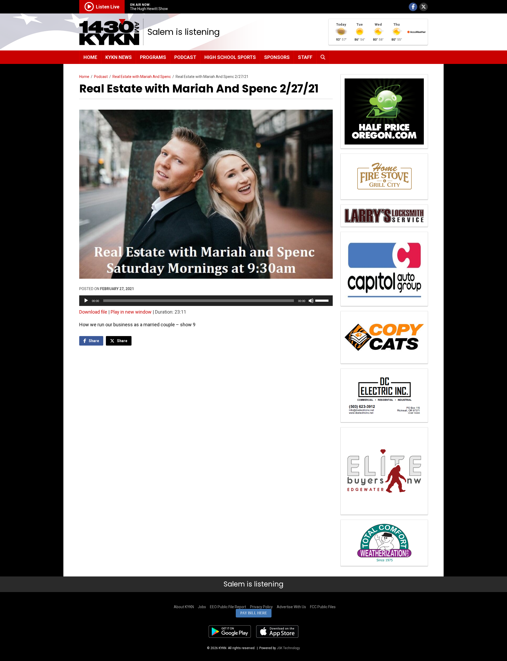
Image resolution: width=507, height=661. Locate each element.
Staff (305, 57)
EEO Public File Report (228, 607)
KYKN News (118, 57)
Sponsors (277, 57)
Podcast (185, 57)
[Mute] (311, 300)
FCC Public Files (323, 607)
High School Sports (230, 57)
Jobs (202, 607)
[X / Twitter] (423, 7)
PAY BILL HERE (253, 613)
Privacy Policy (261, 607)
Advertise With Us (291, 607)
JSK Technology (288, 648)
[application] (206, 300)
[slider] (322, 300)
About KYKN (184, 607)
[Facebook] (413, 7)
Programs (153, 57)
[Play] (86, 300)
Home (90, 57)
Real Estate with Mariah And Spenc (141, 77)
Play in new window (131, 312)
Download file (93, 312)
